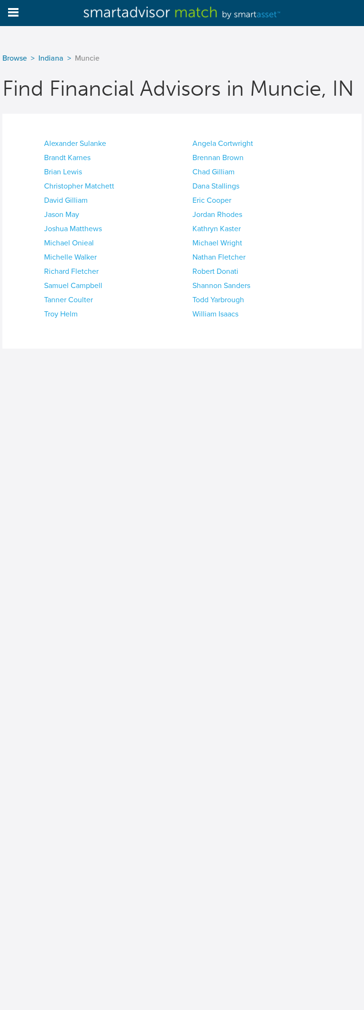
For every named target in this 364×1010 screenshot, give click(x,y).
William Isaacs (215, 314)
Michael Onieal (69, 243)
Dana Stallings (215, 186)
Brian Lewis (63, 172)
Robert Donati (215, 271)
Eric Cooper (211, 200)
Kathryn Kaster (216, 229)
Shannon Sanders (221, 285)
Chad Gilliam (213, 172)
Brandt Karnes (67, 157)
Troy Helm (61, 314)
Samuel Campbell (73, 285)
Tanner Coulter (68, 300)
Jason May (61, 214)
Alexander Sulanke (75, 143)
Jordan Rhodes (217, 214)
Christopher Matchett (79, 186)
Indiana (51, 58)
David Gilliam (66, 200)
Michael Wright (217, 243)
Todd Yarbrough (218, 300)
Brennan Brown (218, 157)
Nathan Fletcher (219, 257)
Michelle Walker (70, 257)
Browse (14, 58)
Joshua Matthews (73, 229)
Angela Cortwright (222, 143)
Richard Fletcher (71, 271)
